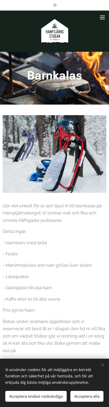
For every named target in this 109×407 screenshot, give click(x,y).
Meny (102, 17)
